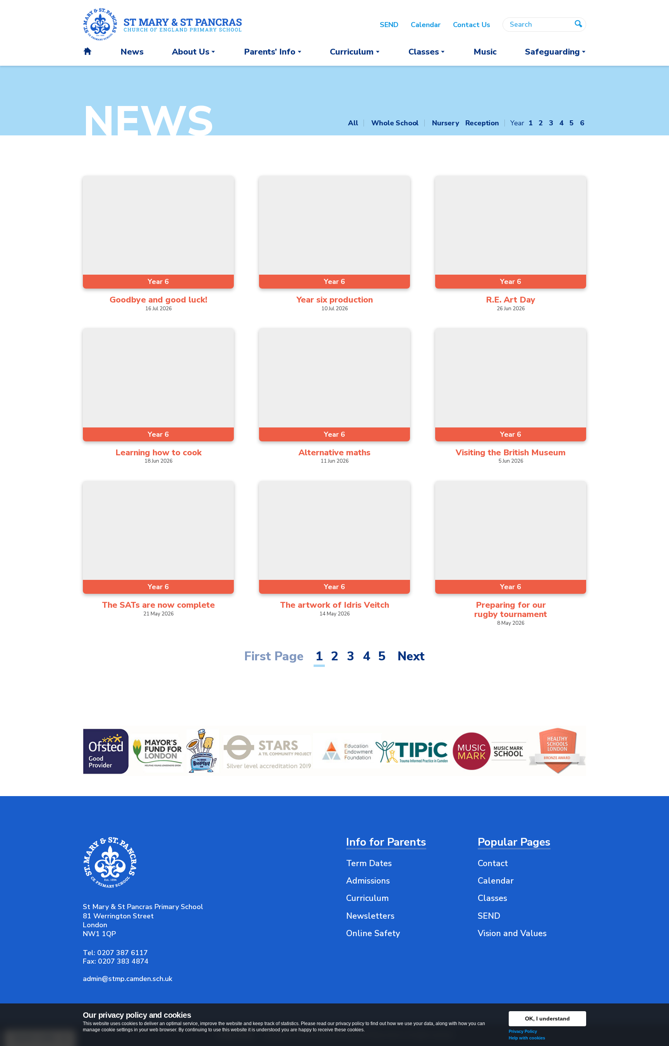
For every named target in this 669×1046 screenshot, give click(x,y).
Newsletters (370, 916)
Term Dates (369, 863)
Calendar (496, 881)
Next (411, 656)
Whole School (395, 123)
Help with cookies (527, 1038)
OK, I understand (547, 1018)
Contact (493, 863)
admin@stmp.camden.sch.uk (127, 978)
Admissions (368, 881)
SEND (489, 916)
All (353, 123)
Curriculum (367, 898)
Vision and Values (512, 933)
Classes (492, 898)
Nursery (445, 123)
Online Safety (373, 933)
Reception (482, 123)
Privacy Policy (523, 1031)
